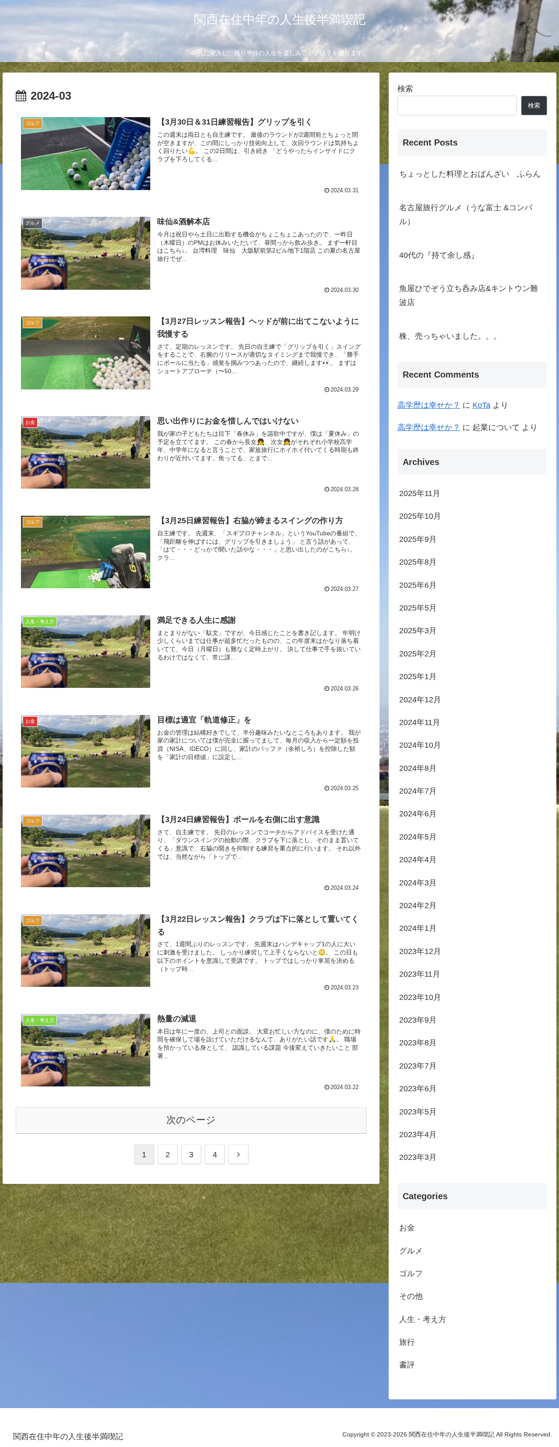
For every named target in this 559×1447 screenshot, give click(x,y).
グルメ (411, 1250)
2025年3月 (418, 630)
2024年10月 (420, 745)
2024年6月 (418, 813)
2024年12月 (420, 699)
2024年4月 (418, 859)
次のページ (191, 1119)
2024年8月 (418, 767)
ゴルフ (411, 1273)
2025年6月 (418, 584)
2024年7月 (418, 791)
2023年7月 (418, 1065)
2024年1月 (418, 928)
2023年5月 (418, 1111)
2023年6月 (418, 1088)
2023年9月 (418, 1020)
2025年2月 (418, 653)
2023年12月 (420, 951)
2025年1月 (418, 676)
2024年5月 (418, 836)
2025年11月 (419, 493)
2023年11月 (419, 974)
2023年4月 (418, 1134)
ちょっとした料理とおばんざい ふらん (470, 174)
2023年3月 (418, 1157)
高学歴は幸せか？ (428, 405)
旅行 (407, 1342)
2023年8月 (418, 1042)
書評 (407, 1364)
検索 (405, 88)
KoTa (481, 405)
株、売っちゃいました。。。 (450, 336)
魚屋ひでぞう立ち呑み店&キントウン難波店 (468, 295)
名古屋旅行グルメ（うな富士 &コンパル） (465, 214)
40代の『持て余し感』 (439, 255)
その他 (411, 1296)
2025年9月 (418, 538)
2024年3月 (418, 882)
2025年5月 (418, 608)
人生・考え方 (422, 1319)
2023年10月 (420, 996)
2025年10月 (420, 516)
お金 (407, 1227)
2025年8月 (418, 562)
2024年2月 (418, 905)
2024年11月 (419, 722)
